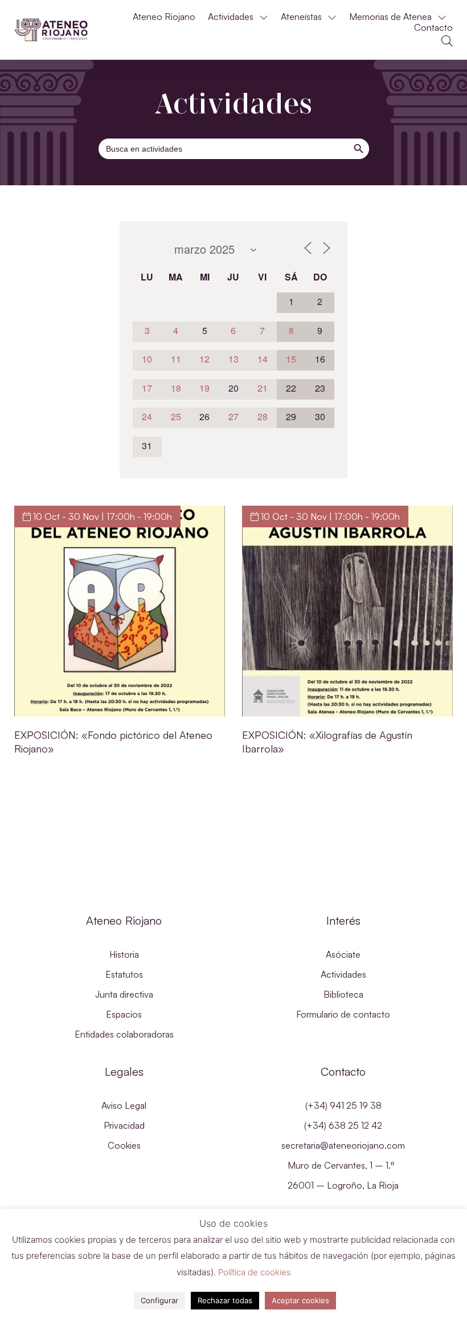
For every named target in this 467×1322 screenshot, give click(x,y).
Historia (124, 954)
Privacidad (124, 1125)
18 (176, 387)
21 (262, 387)
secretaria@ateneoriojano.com (343, 1145)
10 (147, 358)
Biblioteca (343, 994)
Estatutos (124, 974)
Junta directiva (124, 994)
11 (176, 358)
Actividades (230, 16)
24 (147, 416)
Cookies (124, 1145)
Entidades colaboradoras (124, 1034)
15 (291, 358)
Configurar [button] (159, 1300)
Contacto (433, 27)
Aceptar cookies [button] (300, 1300)
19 (204, 387)
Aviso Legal (123, 1105)
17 (147, 387)
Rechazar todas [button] (225, 1300)
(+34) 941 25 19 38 (343, 1105)
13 (233, 358)
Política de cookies (254, 1272)
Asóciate (343, 954)
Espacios (124, 1014)
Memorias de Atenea (390, 16)
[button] (447, 41)
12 (204, 358)
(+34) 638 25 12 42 (343, 1125)
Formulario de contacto (343, 1014)
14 (262, 358)
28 (262, 416)
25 (176, 416)
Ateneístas (301, 16)
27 (233, 416)
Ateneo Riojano (164, 16)
